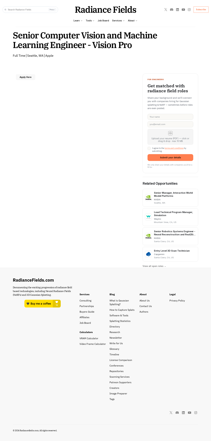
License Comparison (121, 360)
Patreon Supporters (120, 382)
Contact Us (145, 306)
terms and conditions (174, 148)
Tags (112, 399)
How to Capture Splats (122, 309)
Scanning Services (120, 376)
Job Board (103, 20)
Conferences (117, 365)
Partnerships (87, 306)
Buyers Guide (87, 311)
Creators (114, 387)
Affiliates (84, 317)
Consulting (85, 300)
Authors (143, 311)
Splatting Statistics (120, 321)
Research (115, 332)
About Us (144, 300)
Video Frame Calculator (93, 343)
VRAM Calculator (89, 338)
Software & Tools (119, 315)
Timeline (114, 354)
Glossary (114, 348)
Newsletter (116, 337)
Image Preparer (118, 393)
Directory (115, 326)
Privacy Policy (177, 300)
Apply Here (26, 77)
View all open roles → (154, 266)
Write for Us (116, 343)
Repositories (117, 371)
